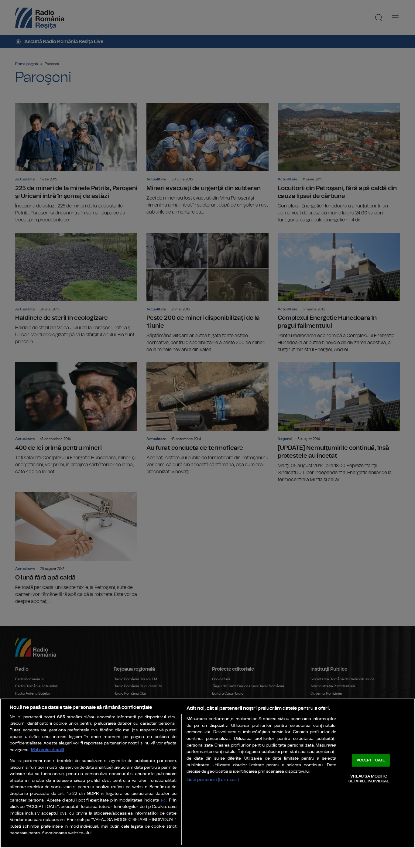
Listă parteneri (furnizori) (213, 779)
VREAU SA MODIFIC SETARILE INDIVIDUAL (368, 778)
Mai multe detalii (47, 749)
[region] (207, 773)
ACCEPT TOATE (371, 760)
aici (163, 800)
